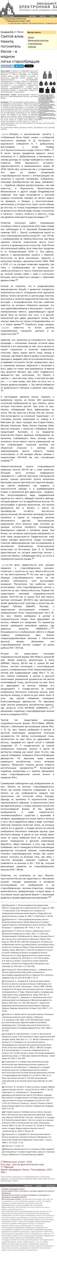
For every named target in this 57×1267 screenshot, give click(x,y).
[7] (12, 460)
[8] (33, 558)
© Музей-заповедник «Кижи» (13, 1189)
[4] (22, 324)
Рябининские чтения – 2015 (18, 21)
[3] (17, 280)
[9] (28, 574)
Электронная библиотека (15, 19)
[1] (53, 150)
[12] (35, 767)
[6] (2, 390)
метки (43, 16)
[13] (49, 897)
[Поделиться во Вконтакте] (7, 66)
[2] (47, 217)
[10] (52, 628)
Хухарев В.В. (7, 32)
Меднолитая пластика (38, 40)
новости (28, 1185)
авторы (32, 16)
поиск (52, 16)
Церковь (32, 47)
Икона (31, 37)
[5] (18, 333)
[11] (52, 707)
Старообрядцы (35, 43)
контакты (50, 1185)
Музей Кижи (8, 16)
